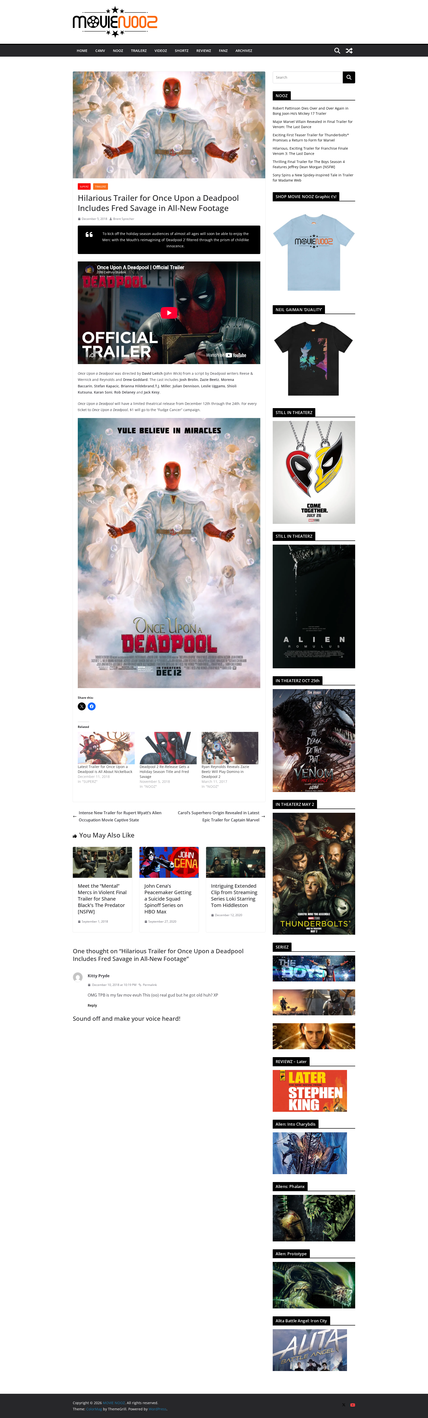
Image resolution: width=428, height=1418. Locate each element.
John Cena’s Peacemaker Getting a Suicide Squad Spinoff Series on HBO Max (167, 899)
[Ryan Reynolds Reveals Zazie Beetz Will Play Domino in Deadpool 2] (230, 748)
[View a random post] (349, 51)
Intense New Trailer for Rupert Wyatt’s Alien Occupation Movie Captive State (120, 816)
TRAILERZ (139, 50)
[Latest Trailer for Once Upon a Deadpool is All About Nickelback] (106, 748)
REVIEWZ (203, 50)
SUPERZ (84, 186)
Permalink (150, 985)
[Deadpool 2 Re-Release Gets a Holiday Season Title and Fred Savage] (168, 748)
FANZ (223, 50)
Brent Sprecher (123, 219)
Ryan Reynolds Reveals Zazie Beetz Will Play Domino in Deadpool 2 (225, 771)
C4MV (100, 50)
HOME (82, 50)
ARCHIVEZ (244, 50)
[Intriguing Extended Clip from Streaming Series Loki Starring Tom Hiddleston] (235, 850)
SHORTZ (181, 50)
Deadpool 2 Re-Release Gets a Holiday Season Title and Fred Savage (164, 771)
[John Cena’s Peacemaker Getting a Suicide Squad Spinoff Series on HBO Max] (169, 850)
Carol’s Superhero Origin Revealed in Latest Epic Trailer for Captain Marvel (218, 816)
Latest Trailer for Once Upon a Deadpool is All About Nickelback (105, 769)
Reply (92, 1005)
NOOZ (118, 50)
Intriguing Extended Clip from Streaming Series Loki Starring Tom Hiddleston (234, 895)
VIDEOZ (161, 50)
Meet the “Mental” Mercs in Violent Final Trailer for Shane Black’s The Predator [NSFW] (102, 899)
